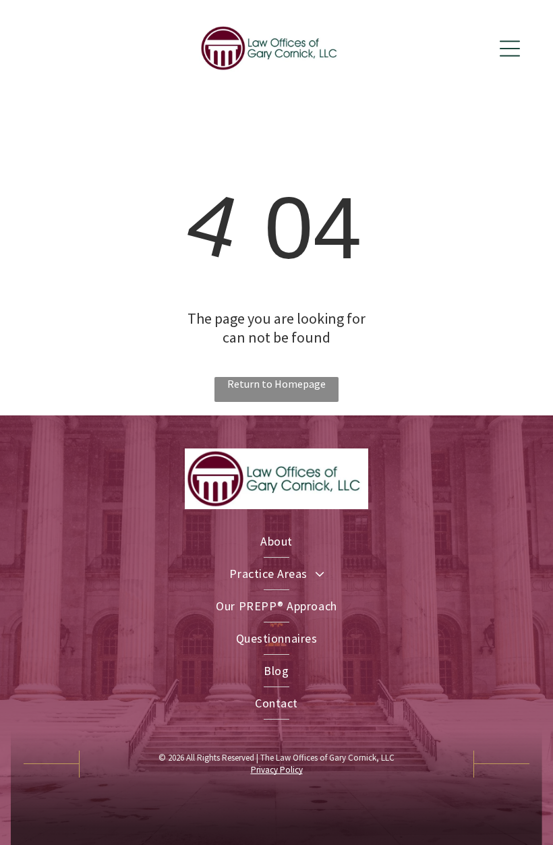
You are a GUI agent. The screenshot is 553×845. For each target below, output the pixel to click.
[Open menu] (510, 48)
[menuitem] (276, 541)
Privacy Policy (277, 770)
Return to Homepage (276, 383)
